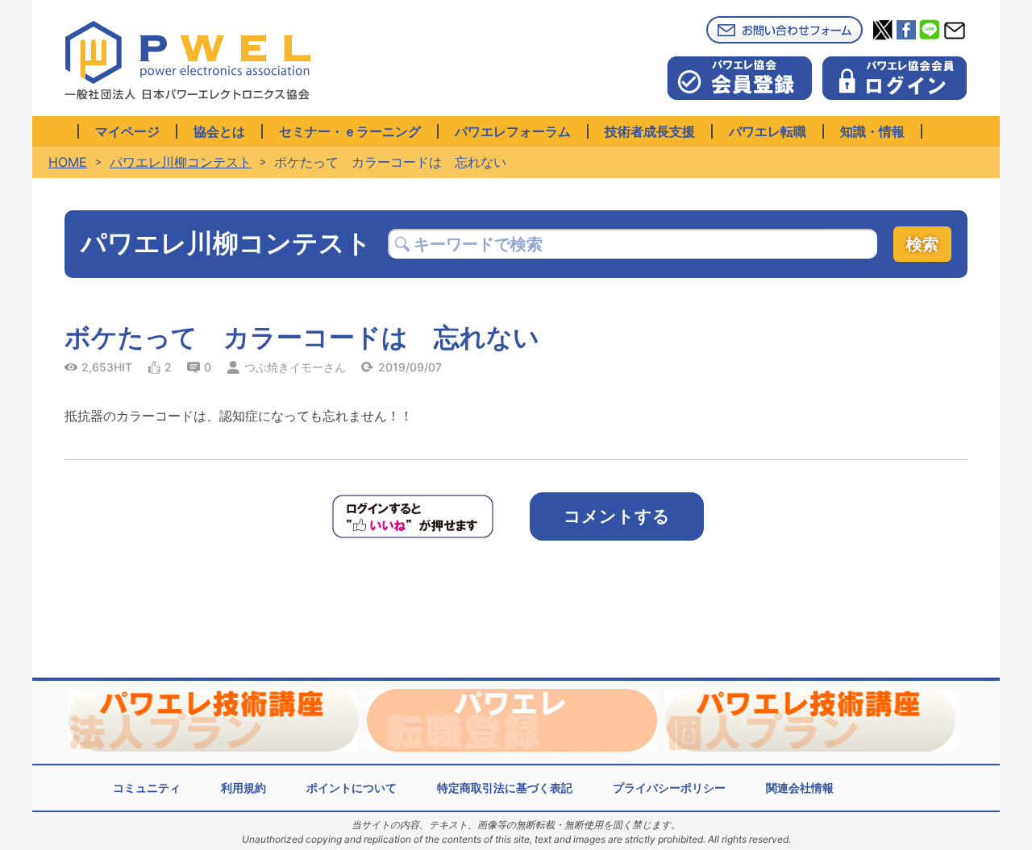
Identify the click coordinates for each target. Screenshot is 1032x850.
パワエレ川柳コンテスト (181, 162)
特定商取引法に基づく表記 (504, 787)
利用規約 (243, 787)
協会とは (219, 131)
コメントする (617, 516)
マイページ (127, 131)
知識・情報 (872, 131)
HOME (67, 162)
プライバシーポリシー (669, 787)
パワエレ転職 (767, 131)
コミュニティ (147, 787)
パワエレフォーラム (513, 131)
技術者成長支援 (650, 131)
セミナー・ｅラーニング (350, 131)
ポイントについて (351, 787)
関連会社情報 (800, 787)
